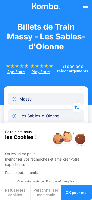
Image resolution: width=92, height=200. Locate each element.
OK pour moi (77, 192)
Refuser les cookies (15, 192)
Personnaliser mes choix (45, 192)
